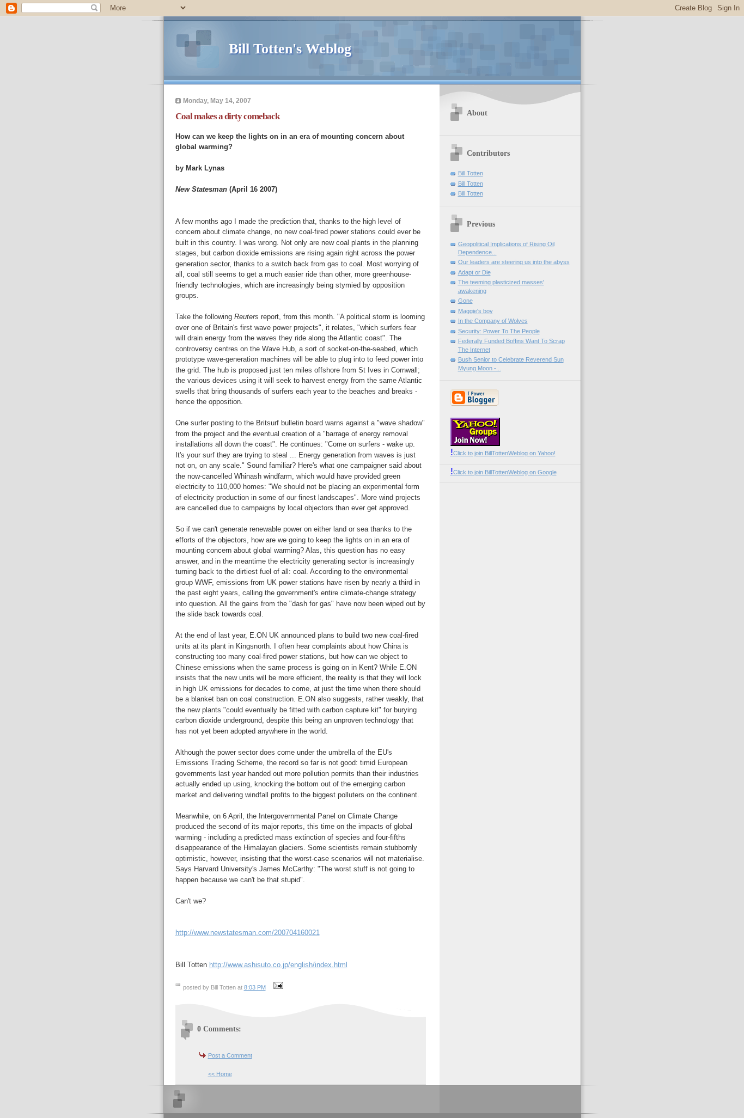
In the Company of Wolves (493, 320)
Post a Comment (230, 1055)
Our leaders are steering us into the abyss (514, 262)
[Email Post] (277, 987)
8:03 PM (255, 987)
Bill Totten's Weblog (290, 49)
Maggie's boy (475, 311)
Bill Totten (470, 173)
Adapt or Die (474, 272)
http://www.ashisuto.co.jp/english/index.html (278, 965)
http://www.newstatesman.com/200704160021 (247, 932)
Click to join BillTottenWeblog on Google (503, 472)
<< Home (220, 1074)
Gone (465, 300)
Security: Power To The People (499, 331)
